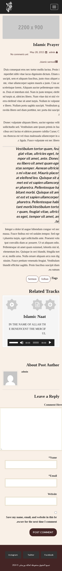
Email (53, 475)
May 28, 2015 (37, 52)
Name (53, 457)
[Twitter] (30, 555)
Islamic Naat (34, 316)
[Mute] (21, 342)
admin (52, 52)
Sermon (32, 278)
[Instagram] (12, 555)
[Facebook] (48, 555)
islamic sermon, (47, 61)
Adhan (44, 278)
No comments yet (19, 54)
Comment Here (53, 404)
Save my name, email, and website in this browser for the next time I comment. (31, 519)
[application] (31, 342)
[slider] (14, 342)
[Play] (50, 342)
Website (52, 494)
